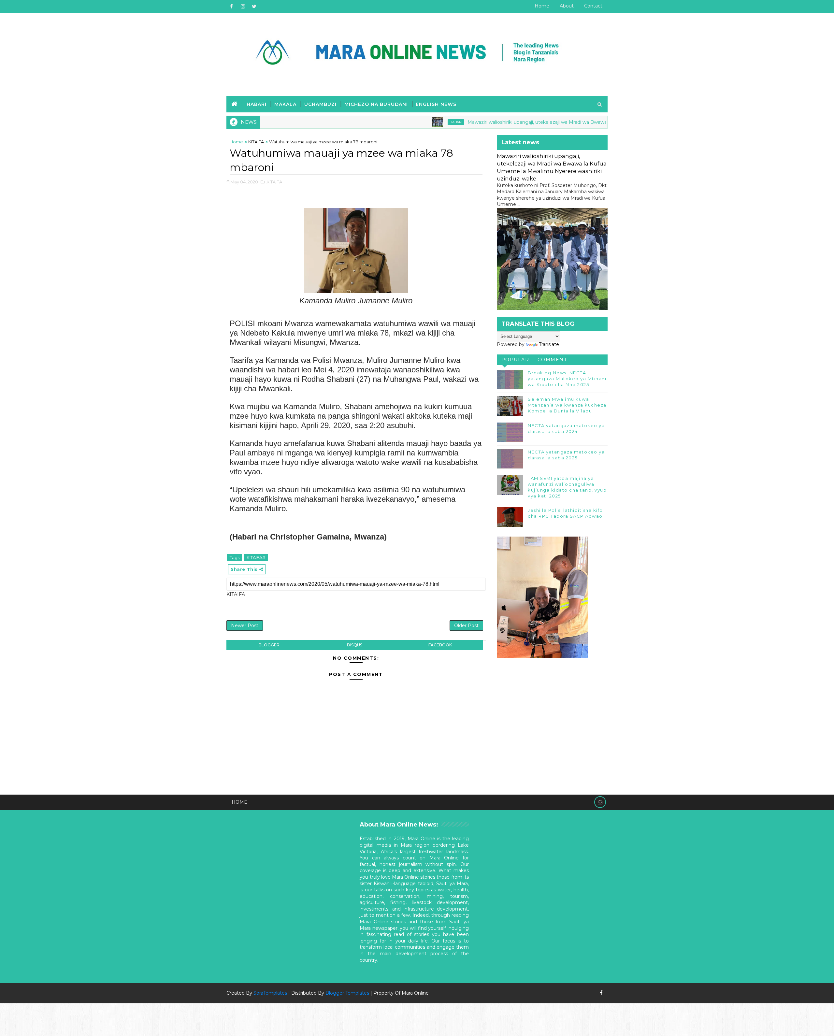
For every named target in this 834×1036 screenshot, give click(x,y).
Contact (593, 6)
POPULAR (515, 360)
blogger (269, 644)
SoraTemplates (270, 993)
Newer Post (244, 625)
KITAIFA (256, 141)
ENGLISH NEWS (436, 104)
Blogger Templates (347, 993)
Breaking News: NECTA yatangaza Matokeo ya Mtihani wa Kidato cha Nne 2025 (567, 378)
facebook (440, 644)
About (567, 6)
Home (542, 6)
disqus (354, 644)
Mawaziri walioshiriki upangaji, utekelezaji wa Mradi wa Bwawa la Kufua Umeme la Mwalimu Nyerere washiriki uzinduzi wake (574, 122)
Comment (552, 360)
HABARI (256, 104)
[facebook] (231, 6)
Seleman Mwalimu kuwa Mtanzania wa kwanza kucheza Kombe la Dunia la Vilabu (567, 404)
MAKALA (285, 104)
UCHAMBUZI (320, 104)
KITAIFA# (256, 557)
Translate (549, 344)
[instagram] (243, 6)
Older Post (466, 625)
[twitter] (254, 6)
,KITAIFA (274, 181)
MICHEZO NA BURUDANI (376, 104)
